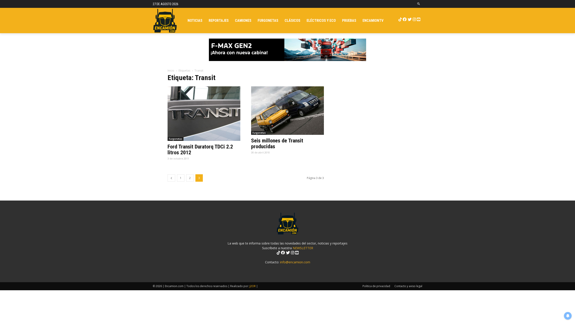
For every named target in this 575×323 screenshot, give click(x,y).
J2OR (253, 286)
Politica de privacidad (376, 286)
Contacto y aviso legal (408, 286)
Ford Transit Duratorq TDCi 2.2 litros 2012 (200, 150)
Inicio (171, 70)
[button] (418, 3)
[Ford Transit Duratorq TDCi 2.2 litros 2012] (204, 113)
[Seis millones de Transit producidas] (287, 110)
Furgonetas (175, 138)
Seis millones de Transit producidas (277, 143)
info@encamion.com (295, 262)
